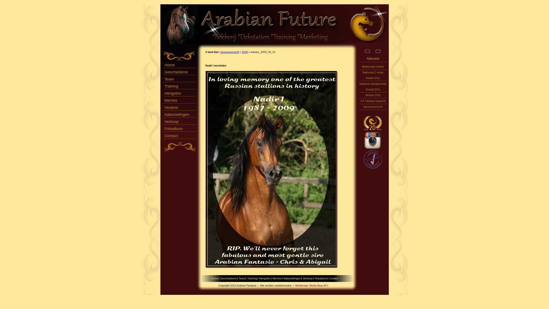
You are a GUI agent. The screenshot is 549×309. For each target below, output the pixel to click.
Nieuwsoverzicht (373, 106)
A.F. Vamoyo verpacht (373, 101)
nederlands (367, 51)
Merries (170, 100)
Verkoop (171, 122)
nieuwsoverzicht (229, 52)
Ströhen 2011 (373, 95)
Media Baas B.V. (319, 285)
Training (171, 86)
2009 (245, 52)
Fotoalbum (173, 129)
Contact (171, 136)
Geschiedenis (176, 72)
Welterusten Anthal (373, 66)
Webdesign (301, 285)
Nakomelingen (176, 114)
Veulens (171, 107)
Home (169, 65)
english (378, 51)
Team (169, 79)
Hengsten (172, 93)
